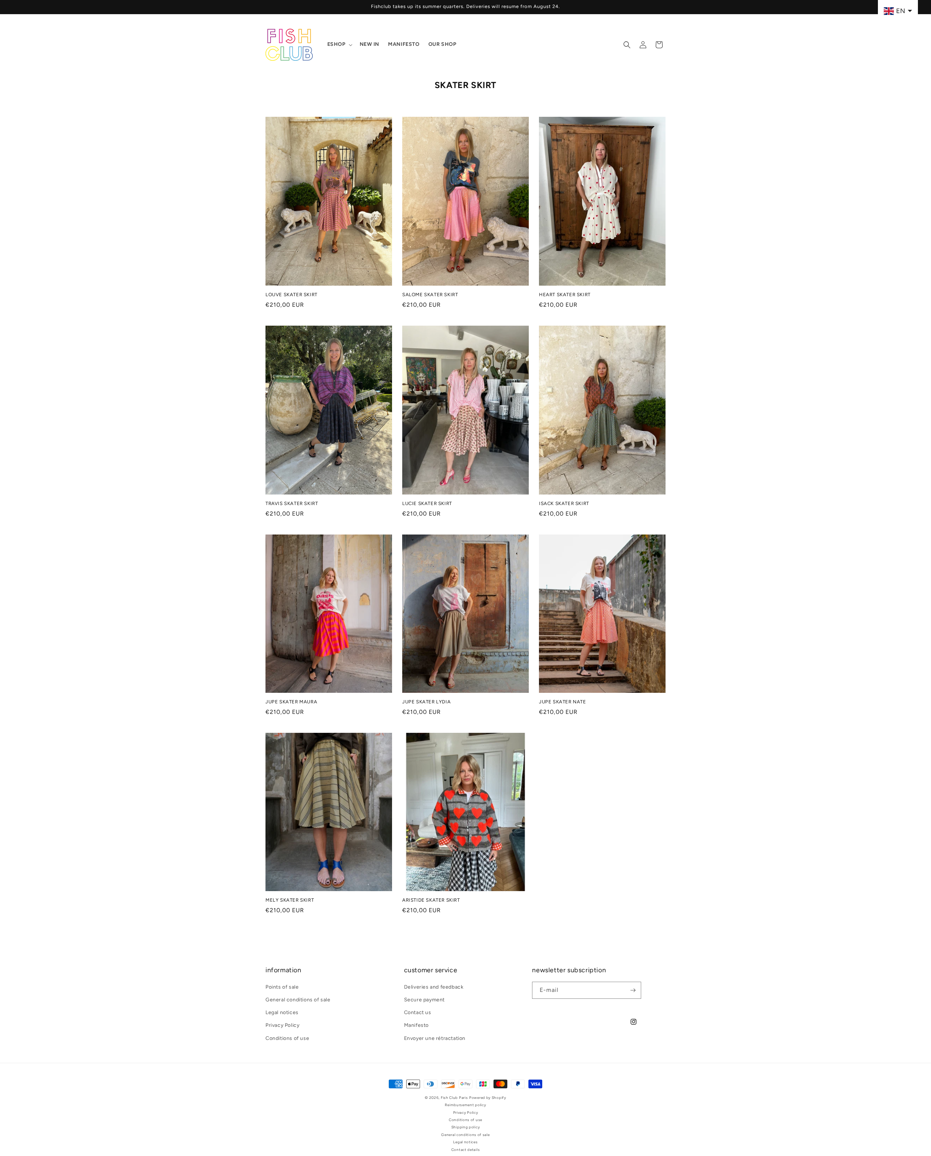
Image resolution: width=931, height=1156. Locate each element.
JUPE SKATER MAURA (291, 701)
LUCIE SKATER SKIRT (427, 503)
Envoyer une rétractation (435, 1038)
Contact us (417, 1012)
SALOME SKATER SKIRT (430, 294)
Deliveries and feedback (434, 987)
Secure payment (424, 1000)
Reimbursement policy (465, 1105)
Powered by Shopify (487, 1097)
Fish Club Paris (454, 1097)
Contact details (465, 1149)
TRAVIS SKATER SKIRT (291, 503)
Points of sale (282, 987)
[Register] (633, 990)
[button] (339, 44)
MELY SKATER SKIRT (289, 900)
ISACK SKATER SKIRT (564, 503)
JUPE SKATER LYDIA (426, 701)
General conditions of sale (298, 1000)
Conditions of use (287, 1038)
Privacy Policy (282, 1025)
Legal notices (282, 1012)
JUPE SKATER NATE (562, 701)
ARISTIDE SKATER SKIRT (431, 900)
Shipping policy (465, 1127)
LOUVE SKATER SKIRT (291, 294)
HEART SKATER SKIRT (565, 294)
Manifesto (416, 1025)
